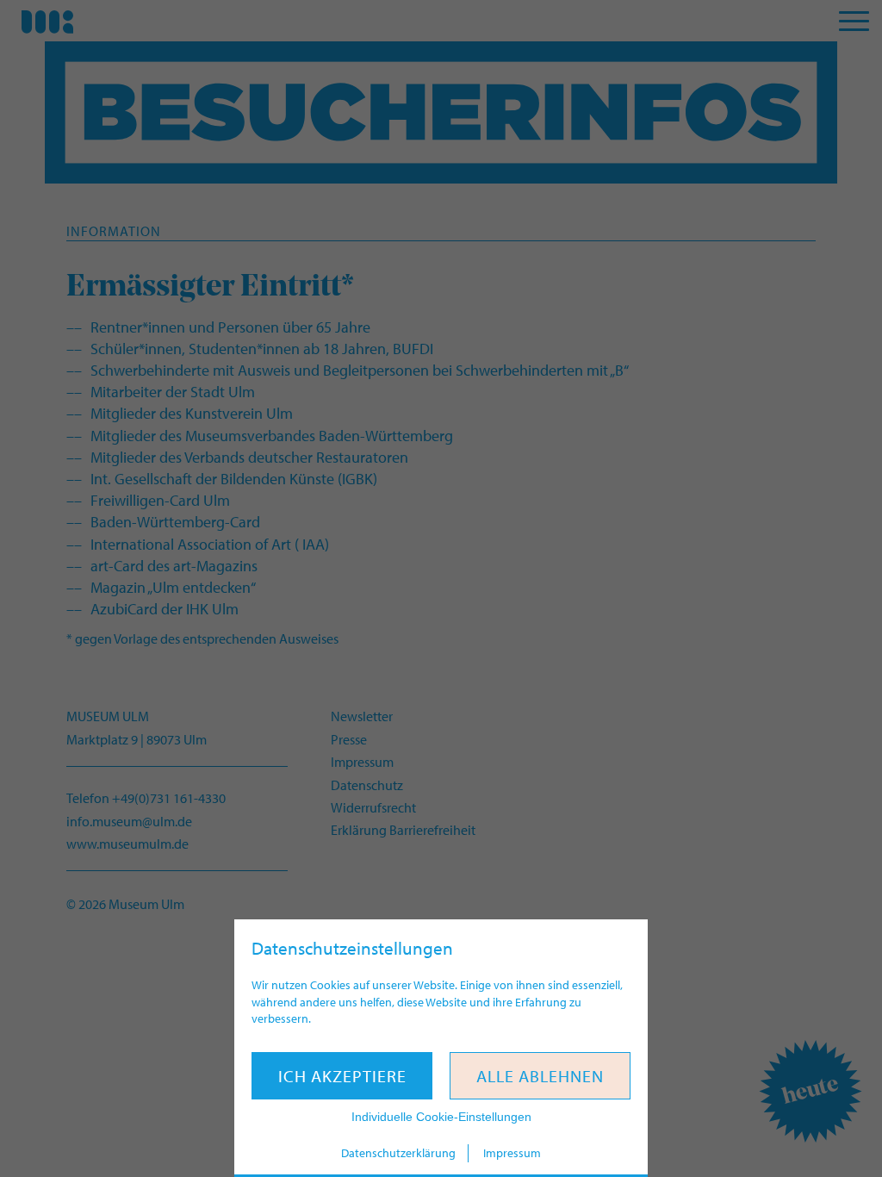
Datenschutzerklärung (398, 1153)
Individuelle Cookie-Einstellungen (441, 1117)
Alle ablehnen (540, 1076)
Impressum (512, 1153)
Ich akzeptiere (342, 1076)
